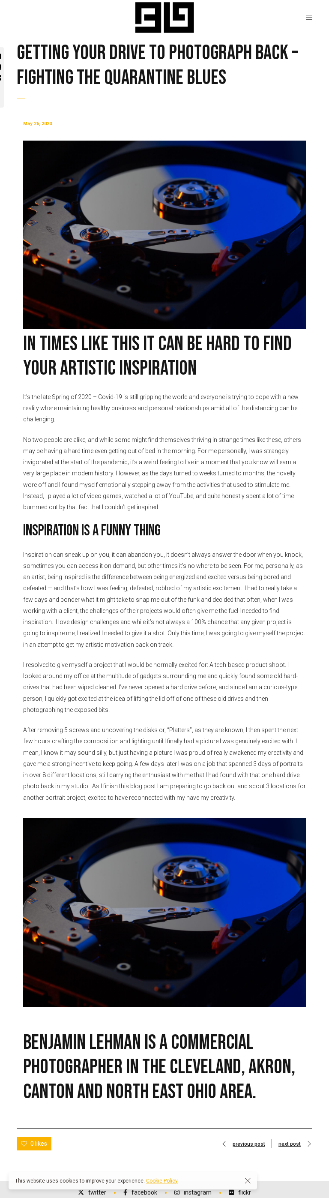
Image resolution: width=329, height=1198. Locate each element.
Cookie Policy (162, 1181)
